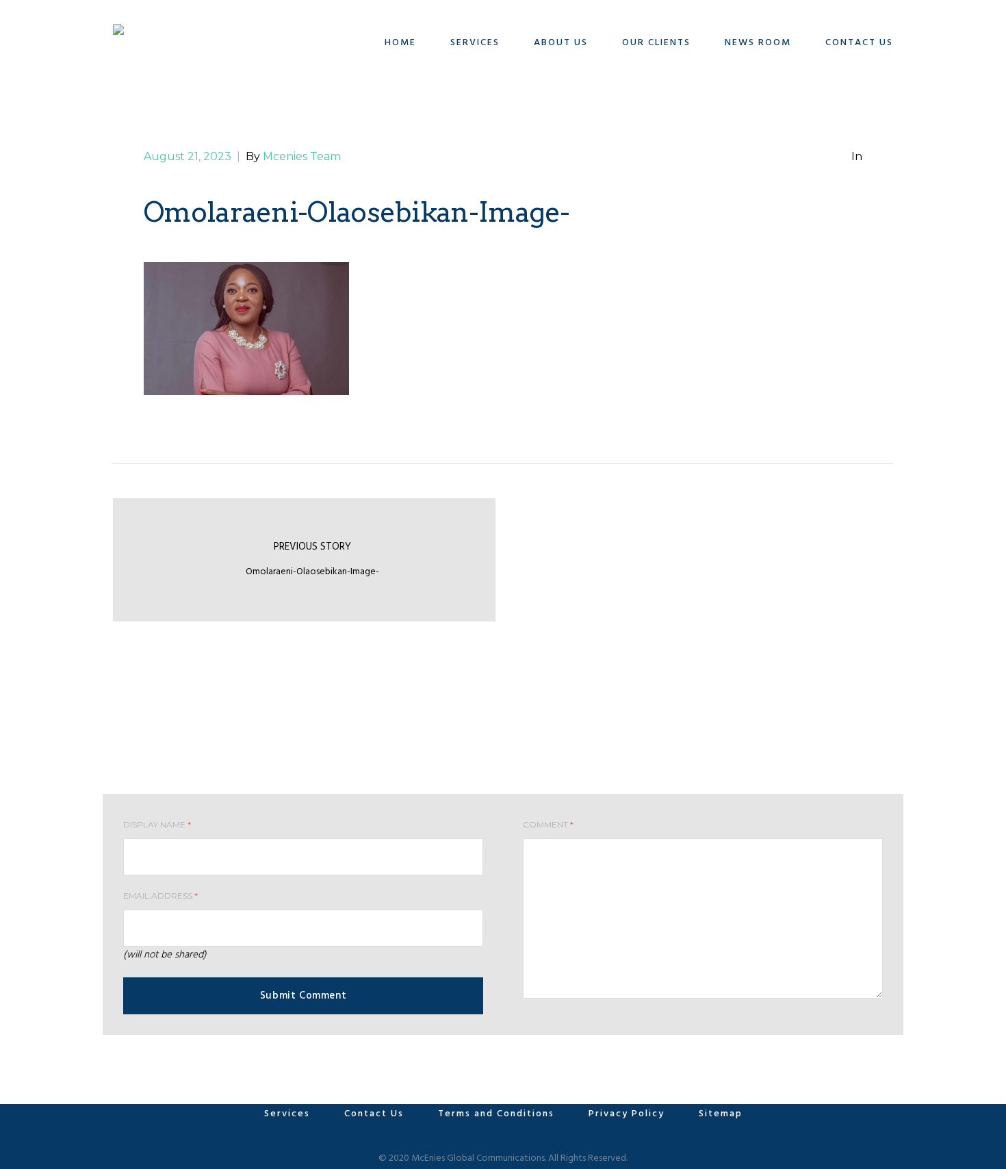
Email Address (160, 895)
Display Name (157, 824)
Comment (548, 824)
